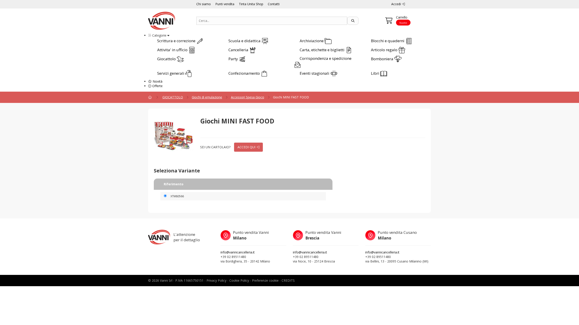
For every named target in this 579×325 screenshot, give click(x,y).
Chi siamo (203, 4)
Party (233, 58)
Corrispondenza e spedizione (325, 58)
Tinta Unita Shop (251, 4)
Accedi (396, 4)
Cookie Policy (239, 280)
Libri (375, 73)
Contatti (274, 4)
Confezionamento (244, 73)
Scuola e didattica (244, 40)
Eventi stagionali (315, 73)
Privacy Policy (216, 280)
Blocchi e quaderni (388, 40)
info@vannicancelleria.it (238, 252)
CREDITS (288, 280)
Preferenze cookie (265, 280)
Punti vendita (224, 4)
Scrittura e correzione (176, 40)
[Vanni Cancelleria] (169, 21)
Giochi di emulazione (207, 97)
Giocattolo (167, 58)
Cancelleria (238, 49)
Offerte (157, 86)
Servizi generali (171, 73)
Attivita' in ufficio (172, 49)
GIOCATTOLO (172, 97)
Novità (157, 81)
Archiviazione (312, 40)
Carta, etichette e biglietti (322, 49)
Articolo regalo (384, 49)
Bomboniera (382, 58)
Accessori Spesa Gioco (247, 97)
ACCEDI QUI (246, 147)
